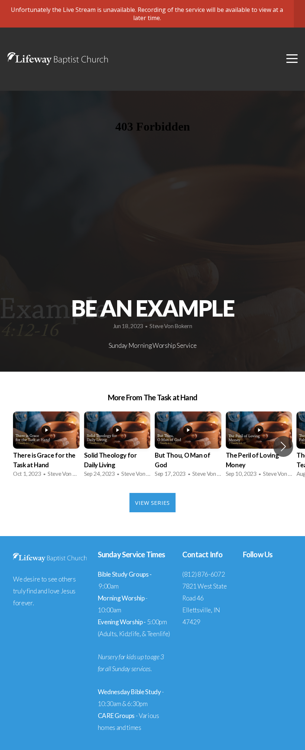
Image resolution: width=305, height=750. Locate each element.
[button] (283, 446)
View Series (152, 502)
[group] (46, 446)
